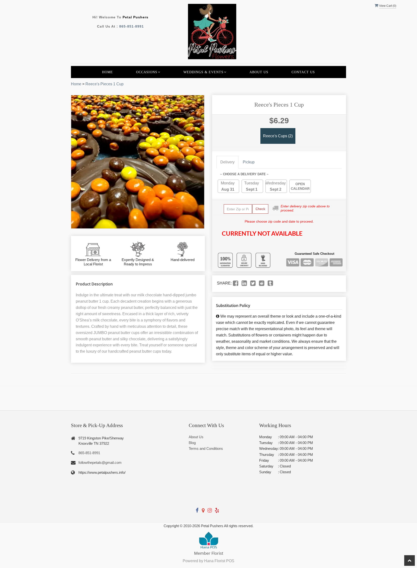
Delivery (227, 162)
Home (107, 72)
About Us (259, 72)
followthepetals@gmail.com (100, 462)
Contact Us (303, 72)
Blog (192, 443)
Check (260, 209)
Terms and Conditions (206, 448)
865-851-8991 (131, 26)
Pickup (249, 162)
